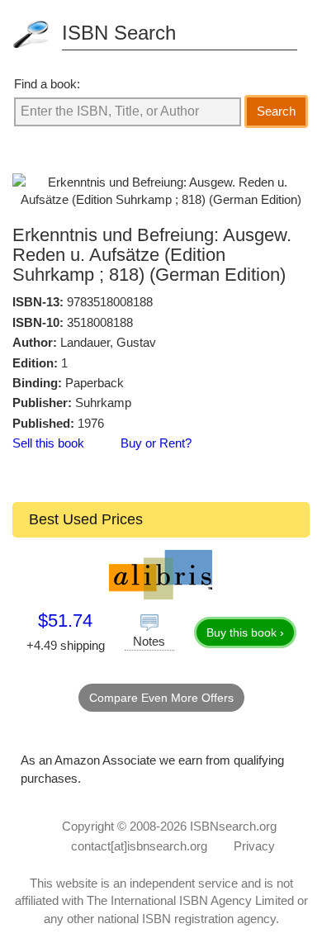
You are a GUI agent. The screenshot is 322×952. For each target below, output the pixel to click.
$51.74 (65, 620)
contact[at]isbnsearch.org (139, 846)
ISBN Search (119, 32)
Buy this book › (245, 632)
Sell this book (48, 443)
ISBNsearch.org (233, 826)
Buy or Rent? (156, 443)
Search (276, 111)
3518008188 (100, 322)
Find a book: (47, 84)
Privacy (254, 846)
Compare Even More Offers (161, 697)
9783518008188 (110, 302)
